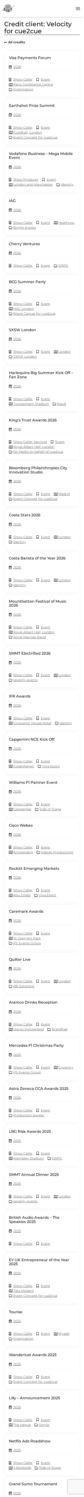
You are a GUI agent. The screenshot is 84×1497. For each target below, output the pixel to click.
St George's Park (27, 938)
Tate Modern (23, 1291)
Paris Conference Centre (33, 84)
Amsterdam (23, 852)
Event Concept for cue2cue (35, 137)
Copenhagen (23, 766)
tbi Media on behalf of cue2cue (38, 452)
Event (45, 79)
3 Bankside (22, 1468)
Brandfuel (60, 1029)
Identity (67, 184)
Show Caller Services (30, 442)
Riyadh (64, 1334)
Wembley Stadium (28, 1158)
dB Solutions (23, 986)
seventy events (25, 680)
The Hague (22, 1425)
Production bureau (28, 1115)
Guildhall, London (27, 132)
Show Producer (25, 179)
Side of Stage (50, 809)
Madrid (64, 494)
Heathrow (66, 223)
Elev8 (61, 404)
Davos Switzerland (28, 1029)
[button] (77, 8)
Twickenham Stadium (31, 404)
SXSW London (25, 356)
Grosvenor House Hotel (32, 723)
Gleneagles (22, 809)
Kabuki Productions (57, 852)
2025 (17, 1055)
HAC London (23, 309)
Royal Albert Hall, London (34, 447)
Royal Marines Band (29, 637)
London (64, 351)
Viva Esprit (51, 766)
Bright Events (24, 227)
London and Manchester (33, 184)
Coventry (65, 1067)
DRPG (63, 265)
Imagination (23, 89)
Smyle (44, 1425)
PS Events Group (27, 943)
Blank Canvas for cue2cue (34, 313)
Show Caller (23, 79)
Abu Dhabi (22, 895)
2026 (17, 67)
